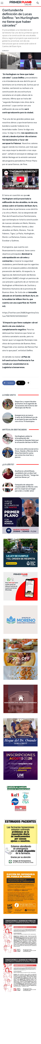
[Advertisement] (20, 1018)
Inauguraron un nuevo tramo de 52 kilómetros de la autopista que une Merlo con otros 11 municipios (26, 418)
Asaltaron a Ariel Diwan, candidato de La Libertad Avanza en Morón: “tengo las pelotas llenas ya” (27, 474)
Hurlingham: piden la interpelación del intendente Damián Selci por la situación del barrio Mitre (27, 439)
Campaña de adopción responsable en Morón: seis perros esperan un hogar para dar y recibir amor (26, 488)
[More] (28, 383)
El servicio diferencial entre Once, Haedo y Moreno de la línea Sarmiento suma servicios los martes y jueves (26, 453)
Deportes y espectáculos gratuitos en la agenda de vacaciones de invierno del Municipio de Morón (26, 405)
